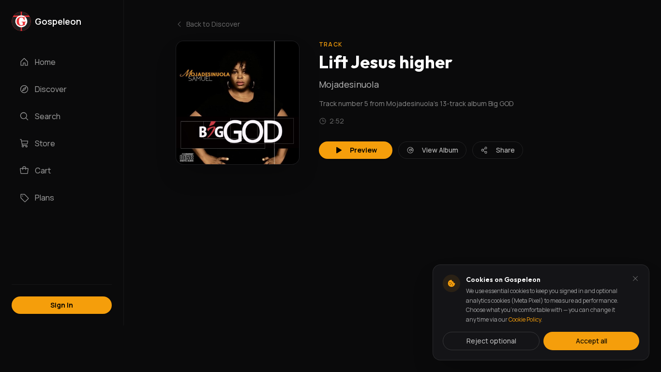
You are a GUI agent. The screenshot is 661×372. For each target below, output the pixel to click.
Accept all (591, 340)
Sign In (61, 305)
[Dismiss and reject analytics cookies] (635, 278)
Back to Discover (213, 24)
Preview (363, 150)
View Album (440, 150)
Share (505, 150)
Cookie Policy (525, 319)
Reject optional (491, 340)
